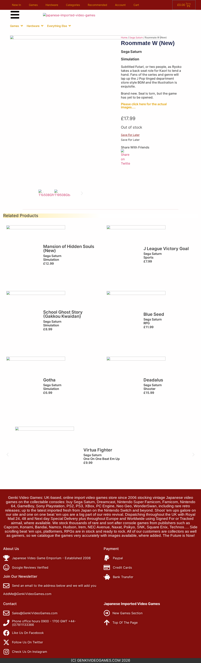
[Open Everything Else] (69, 26)
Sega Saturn (136, 37)
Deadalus (153, 379)
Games (33, 4)
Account (120, 4)
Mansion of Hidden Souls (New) (68, 248)
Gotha (49, 379)
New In (16, 4)
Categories (73, 4)
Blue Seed (153, 314)
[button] (42, 193)
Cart (136, 4)
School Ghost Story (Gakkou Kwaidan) (63, 314)
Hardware (52, 4)
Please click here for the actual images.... (144, 105)
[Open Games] (22, 26)
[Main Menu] (15, 15)
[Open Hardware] (42, 26)
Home (124, 37)
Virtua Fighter (97, 449)
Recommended (97, 4)
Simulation (130, 59)
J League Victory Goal (166, 248)
